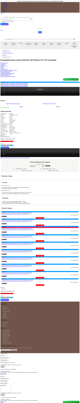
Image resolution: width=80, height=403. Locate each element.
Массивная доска (6, 333)
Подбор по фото (6, 317)
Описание (2, 72)
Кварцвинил (5, 340)
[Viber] (7, 145)
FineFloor (11, 113)
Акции (4, 2)
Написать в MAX (4, 24)
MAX (40, 32)
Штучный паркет (6, 335)
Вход (4, 10)
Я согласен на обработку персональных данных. (12, 364)
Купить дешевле (40, 218)
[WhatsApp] (9, 145)
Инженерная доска (6, 330)
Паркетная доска (6, 332)
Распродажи (5, 3)
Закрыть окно (3, 373)
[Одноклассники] (4, 145)
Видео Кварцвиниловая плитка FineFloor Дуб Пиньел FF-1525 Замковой (15, 157)
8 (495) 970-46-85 (8, 21)
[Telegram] (6, 145)
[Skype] (12, 145)
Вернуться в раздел (4, 70)
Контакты (5, 12)
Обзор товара (3, 71)
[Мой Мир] (11, 145)
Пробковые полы (6, 336)
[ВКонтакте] (3, 145)
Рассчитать (48, 165)
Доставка (5, 9)
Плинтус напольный (7, 341)
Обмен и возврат (6, 6)
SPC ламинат (5, 338)
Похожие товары (3, 76)
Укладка (4, 7)
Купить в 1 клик (11, 138)
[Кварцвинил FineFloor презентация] (21, 106)
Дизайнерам (5, 4)
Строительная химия (7, 343)
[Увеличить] (14, 83)
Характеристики (3, 73)
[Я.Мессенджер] (1, 145)
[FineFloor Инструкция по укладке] (58, 106)
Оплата (4, 5)
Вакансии (5, 325)
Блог (4, 8)
